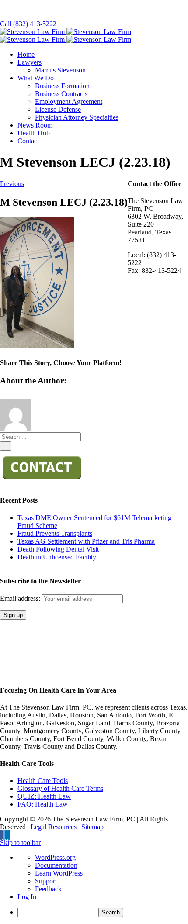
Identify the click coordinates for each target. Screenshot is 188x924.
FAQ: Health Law (42, 804)
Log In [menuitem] (26, 896)
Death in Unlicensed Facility (56, 557)
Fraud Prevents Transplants (54, 533)
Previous (12, 183)
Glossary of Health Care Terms (60, 788)
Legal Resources (54, 827)
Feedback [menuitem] (48, 889)
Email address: (21, 598)
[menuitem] (102, 912)
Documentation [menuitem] (56, 865)
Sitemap (92, 827)
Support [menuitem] (46, 881)
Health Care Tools (42, 780)
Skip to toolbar (20, 842)
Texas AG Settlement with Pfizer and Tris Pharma (86, 541)
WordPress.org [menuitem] (55, 857)
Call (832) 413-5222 (28, 24)
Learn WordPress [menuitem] (59, 873)
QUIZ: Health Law (44, 796)
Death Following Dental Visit (58, 549)
